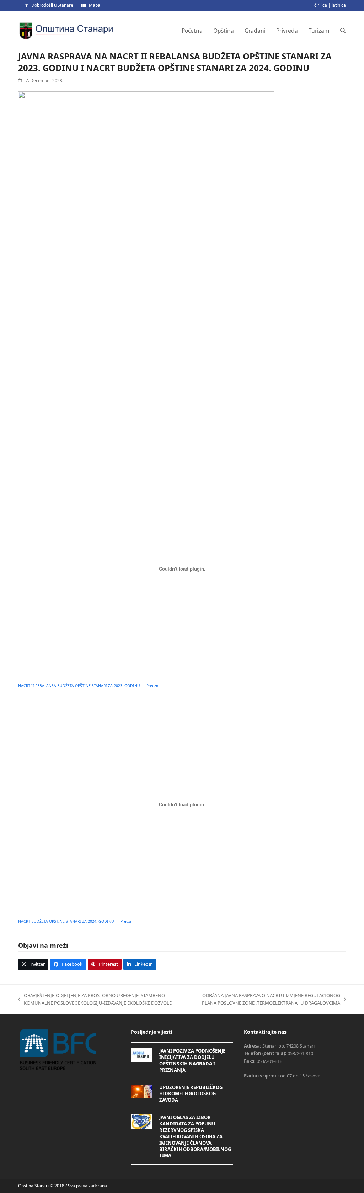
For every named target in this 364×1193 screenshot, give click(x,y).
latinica (339, 5)
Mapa (94, 5)
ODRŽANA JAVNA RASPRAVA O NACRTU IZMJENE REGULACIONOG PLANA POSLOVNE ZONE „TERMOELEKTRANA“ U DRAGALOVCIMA (264, 999)
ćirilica (320, 5)
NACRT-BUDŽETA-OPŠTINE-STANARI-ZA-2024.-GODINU (66, 921)
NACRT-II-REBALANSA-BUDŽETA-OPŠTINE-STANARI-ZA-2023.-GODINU (79, 685)
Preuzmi (153, 685)
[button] (343, 30)
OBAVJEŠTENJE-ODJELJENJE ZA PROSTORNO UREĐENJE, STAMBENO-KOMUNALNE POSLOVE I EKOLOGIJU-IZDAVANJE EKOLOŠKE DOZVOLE (95, 999)
